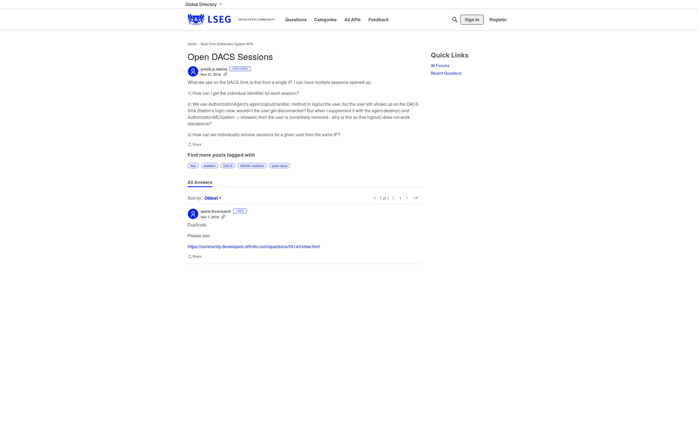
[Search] (455, 20)
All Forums (440, 65)
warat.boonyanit (216, 211)
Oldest (211, 198)
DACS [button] (228, 165)
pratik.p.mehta (214, 69)
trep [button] (193, 165)
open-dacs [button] (279, 165)
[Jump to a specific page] (415, 198)
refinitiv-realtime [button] (252, 165)
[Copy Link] (225, 74)
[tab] (200, 182)
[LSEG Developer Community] (231, 19)
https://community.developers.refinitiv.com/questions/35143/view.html (254, 246)
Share (194, 145)
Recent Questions (446, 73)
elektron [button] (210, 165)
